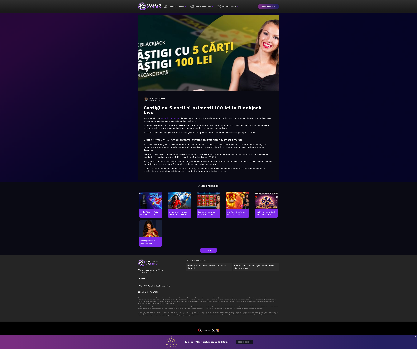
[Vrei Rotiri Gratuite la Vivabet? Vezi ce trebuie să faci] (237, 205)
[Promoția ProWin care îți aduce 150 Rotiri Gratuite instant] (208, 205)
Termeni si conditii (148, 292)
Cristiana (160, 98)
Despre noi (144, 278)
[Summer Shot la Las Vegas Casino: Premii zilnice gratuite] (179, 205)
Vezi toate (209, 250)
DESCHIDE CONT (244, 342)
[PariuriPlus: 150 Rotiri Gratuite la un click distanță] (150, 205)
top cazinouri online (169, 118)
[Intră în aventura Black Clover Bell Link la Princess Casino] (266, 205)
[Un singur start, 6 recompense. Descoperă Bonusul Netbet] (150, 233)
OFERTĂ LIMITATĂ (268, 6)
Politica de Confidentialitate (154, 286)
